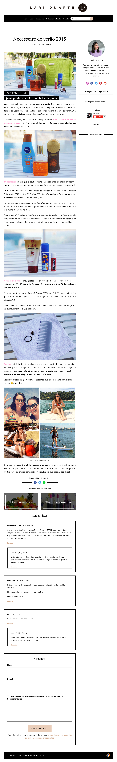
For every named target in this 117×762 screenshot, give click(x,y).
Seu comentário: (14, 698)
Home (26, 19)
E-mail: (10, 679)
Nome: (10, 665)
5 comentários (34, 478)
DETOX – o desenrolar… (21, 502)
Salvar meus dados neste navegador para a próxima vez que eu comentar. (36, 696)
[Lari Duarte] (58, 7)
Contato (65, 19)
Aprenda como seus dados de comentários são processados (48, 736)
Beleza (48, 44)
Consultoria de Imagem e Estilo (48, 19)
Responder (10, 543)
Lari (42, 44)
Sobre (32, 19)
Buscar (91, 18)
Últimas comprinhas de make (58, 502)
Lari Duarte (96, 60)
